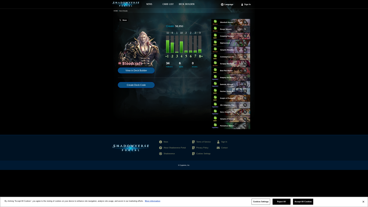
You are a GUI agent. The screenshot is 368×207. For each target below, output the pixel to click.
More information (152, 201)
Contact (224, 148)
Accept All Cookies (303, 202)
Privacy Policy (202, 148)
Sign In (247, 4)
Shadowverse (169, 154)
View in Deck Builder (136, 70)
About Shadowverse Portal (175, 148)
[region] (184, 202)
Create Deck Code (136, 85)
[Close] (363, 202)
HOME (116, 11)
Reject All (281, 202)
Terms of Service (203, 142)
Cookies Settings (261, 202)
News (166, 142)
